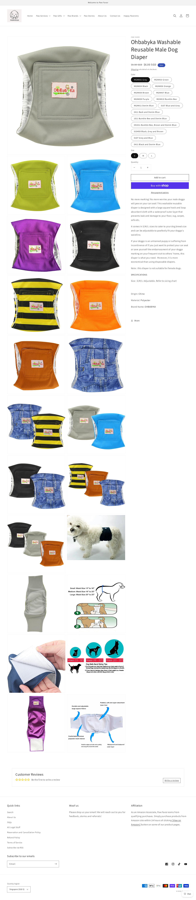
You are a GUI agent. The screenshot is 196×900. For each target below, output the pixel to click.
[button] (43, 16)
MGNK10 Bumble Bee (167, 99)
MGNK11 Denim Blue (144, 105)
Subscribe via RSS (15, 847)
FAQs (9, 822)
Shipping (134, 69)
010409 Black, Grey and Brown (148, 131)
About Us (11, 817)
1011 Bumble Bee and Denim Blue (150, 118)
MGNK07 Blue (162, 92)
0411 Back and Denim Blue (147, 112)
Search (10, 812)
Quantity (134, 162)
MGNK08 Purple (141, 99)
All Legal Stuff (13, 827)
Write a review (172, 780)
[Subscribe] (56, 864)
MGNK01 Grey (140, 79)
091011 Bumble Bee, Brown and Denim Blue (155, 125)
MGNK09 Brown (141, 92)
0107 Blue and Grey (170, 105)
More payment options (160, 192)
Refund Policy (13, 837)
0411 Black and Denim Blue (147, 144)
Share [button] (137, 320)
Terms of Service (14, 842)
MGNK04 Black (141, 86)
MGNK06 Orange (163, 86)
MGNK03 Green (161, 79)
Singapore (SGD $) (17, 889)
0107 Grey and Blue (143, 138)
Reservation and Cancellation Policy (24, 832)
